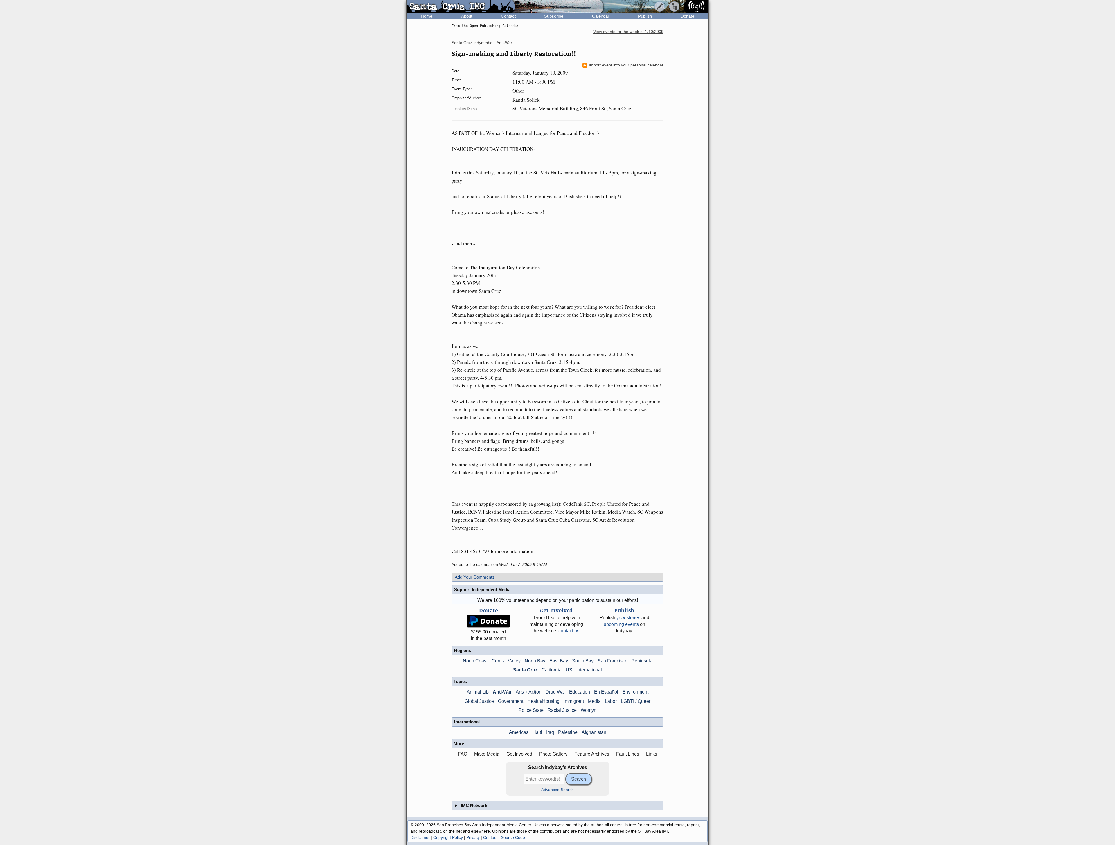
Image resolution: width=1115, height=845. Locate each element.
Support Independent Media (482, 589)
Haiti (537, 732)
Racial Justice (562, 710)
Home (426, 16)
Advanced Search (557, 790)
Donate (687, 16)
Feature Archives (591, 754)
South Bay (583, 660)
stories (628, 617)
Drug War (555, 691)
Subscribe (553, 16)
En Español (606, 691)
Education (579, 691)
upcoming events (621, 624)
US (569, 669)
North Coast (475, 660)
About (466, 16)
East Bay (558, 660)
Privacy (473, 837)
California (552, 669)
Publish (645, 16)
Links (651, 754)
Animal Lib (478, 691)
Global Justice (479, 701)
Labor (611, 701)
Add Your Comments (474, 577)
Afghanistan (594, 732)
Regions (462, 650)
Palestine (568, 732)
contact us (568, 630)
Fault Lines (627, 754)
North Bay (535, 660)
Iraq (550, 732)
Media (594, 701)
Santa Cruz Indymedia (472, 42)
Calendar (600, 16)
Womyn (588, 710)
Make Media (486, 754)
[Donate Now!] (488, 621)
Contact (508, 16)
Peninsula (642, 660)
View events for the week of (628, 32)
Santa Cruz (525, 669)
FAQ (462, 754)
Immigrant (574, 701)
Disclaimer (420, 837)
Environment (635, 691)
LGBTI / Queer (635, 701)
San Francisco (612, 660)
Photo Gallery (553, 754)
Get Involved (519, 754)
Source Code (513, 837)
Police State (531, 710)
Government (510, 701)
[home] (461, 7)
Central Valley (506, 660)
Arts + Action (529, 691)
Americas (518, 732)
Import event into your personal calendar (626, 65)
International (589, 669)
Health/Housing (543, 701)
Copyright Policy (448, 837)
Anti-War (504, 42)
